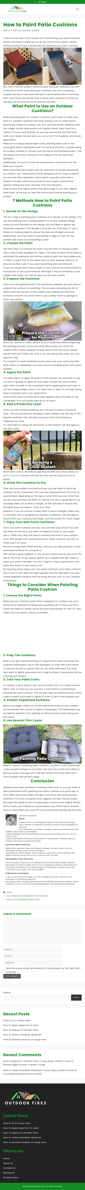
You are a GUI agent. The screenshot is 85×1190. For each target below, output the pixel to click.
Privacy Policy (10, 1177)
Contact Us (9, 1168)
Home (6, 1158)
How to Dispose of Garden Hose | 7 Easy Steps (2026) (32, 1061)
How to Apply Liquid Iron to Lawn (21, 1025)
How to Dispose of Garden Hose (20, 1030)
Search (7, 992)
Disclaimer (9, 1172)
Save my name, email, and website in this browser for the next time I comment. (43, 970)
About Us (8, 1163)
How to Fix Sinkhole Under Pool (23, 899)
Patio (9, 892)
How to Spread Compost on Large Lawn (24, 1039)
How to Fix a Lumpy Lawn (16, 1020)
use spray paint (45, 136)
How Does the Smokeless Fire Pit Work (27, 895)
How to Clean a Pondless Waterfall (22, 1034)
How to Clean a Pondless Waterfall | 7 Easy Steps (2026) (34, 1070)
